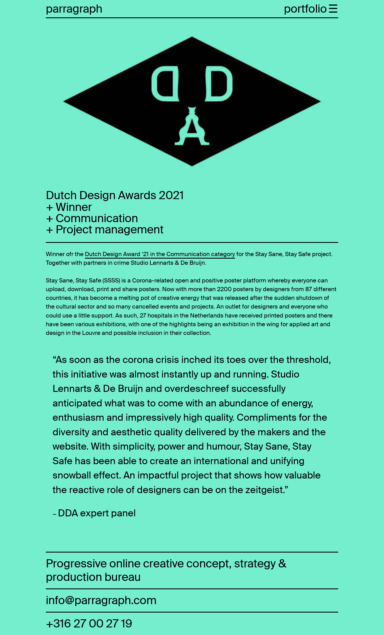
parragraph (74, 9)
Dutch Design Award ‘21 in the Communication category (160, 254)
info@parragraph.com (101, 600)
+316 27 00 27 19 (89, 623)
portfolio (305, 9)
